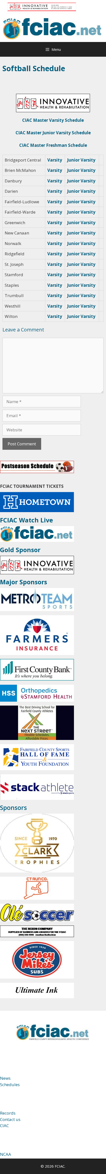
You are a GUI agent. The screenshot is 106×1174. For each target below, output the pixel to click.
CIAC (4, 1125)
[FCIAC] (53, 28)
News (5, 1078)
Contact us (10, 1119)
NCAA (5, 1154)
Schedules (10, 1084)
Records (8, 1113)
